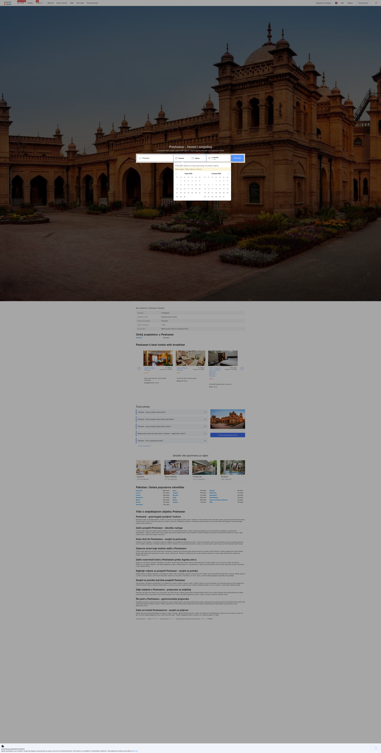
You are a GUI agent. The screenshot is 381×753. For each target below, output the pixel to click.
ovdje (136, 751)
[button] (176, 173)
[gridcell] (181, 181)
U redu (375, 748)
